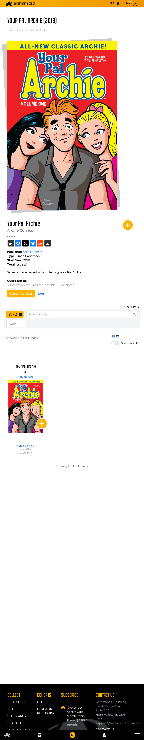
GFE (40, 702)
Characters (17, 723)
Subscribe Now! (21, 293)
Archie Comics (20, 230)
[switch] (115, 343)
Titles (20, 30)
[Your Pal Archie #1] (25, 406)
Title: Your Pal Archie (35, 30)
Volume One (26, 376)
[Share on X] (25, 243)
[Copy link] (11, 243)
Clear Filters (131, 307)
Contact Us (105, 729)
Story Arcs (16, 716)
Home (11, 30)
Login (42, 293)
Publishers (16, 702)
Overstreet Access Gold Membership (76, 712)
